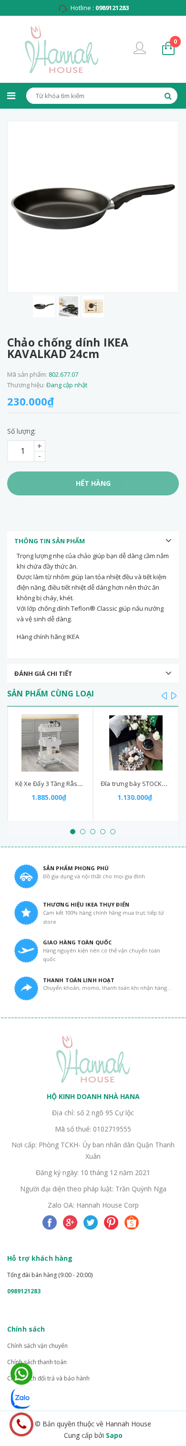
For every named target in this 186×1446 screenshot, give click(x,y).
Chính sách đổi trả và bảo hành (48, 1378)
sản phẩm (175, 41)
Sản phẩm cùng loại (50, 693)
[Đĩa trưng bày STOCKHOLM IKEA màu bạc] (135, 743)
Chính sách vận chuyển (37, 1346)
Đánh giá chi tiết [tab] (43, 673)
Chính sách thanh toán (37, 1362)
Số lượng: (21, 431)
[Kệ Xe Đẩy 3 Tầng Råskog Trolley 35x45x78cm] (50, 743)
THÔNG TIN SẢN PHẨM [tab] (49, 541)
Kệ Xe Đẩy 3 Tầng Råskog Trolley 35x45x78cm (80, 783)
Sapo (114, 1435)
